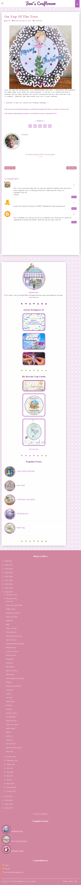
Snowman (9, 740)
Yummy (8, 693)
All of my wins (33, 449)
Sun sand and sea (19, 841)
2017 (7, 796)
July (8, 768)
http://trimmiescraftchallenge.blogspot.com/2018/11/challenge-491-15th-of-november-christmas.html (36, 109)
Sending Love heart (13, 613)
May (8, 776)
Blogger (44, 814)
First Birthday (10, 717)
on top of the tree (12, 651)
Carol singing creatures (14, 636)
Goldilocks (9, 620)
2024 (7, 569)
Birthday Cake (17, 851)
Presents (9, 705)
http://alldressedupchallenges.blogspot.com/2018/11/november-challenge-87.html (30, 113)
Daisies (8, 732)
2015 (7, 804)
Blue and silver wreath (14, 747)
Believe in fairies (11, 670)
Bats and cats (10, 743)
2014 (7, 808)
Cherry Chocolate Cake (14, 605)
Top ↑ (76, 881)
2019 (7, 588)
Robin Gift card (11, 720)
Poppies (9, 682)
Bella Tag (21, 528)
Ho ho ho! (9, 601)
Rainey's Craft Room (20, 184)
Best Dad (21, 485)
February (10, 787)
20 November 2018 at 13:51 (23, 186)
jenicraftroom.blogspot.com (14, 872)
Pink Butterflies (11, 632)
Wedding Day (22, 514)
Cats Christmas (11, 640)
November (10, 598)
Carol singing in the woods (15, 678)
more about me (34, 297)
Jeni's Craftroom (40, 3)
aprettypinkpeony (20, 213)
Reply (74, 197)
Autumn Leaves (11, 713)
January (10, 791)
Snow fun (9, 736)
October (10, 756)
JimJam (33, 881)
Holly (7, 624)
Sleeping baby (11, 647)
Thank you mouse (12, 724)
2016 (7, 800)
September (11, 760)
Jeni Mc (8, 20)
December (10, 594)
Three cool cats (11, 628)
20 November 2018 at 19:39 (23, 204)
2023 (7, 572)
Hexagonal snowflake (13, 686)
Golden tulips (10, 609)
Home (65, 881)
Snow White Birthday (26, 471)
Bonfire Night (10, 728)
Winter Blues (10, 701)
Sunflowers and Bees (26, 499)
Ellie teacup (10, 674)
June (8, 772)
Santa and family (12, 617)
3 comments (38, 20)
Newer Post (10, 168)
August (9, 764)
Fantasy (9, 709)
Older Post (71, 168)
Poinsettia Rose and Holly (15, 643)
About (71, 881)
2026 (7, 561)
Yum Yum (9, 697)
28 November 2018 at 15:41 (23, 215)
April (8, 779)
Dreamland (10, 659)
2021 (7, 580)
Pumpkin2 (9, 690)
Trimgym (17, 202)
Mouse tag (9, 751)
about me (34, 292)
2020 (7, 584)
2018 (7, 592)
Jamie (6, 865)
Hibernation (10, 667)
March (9, 783)
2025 (7, 565)
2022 (7, 576)
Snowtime (9, 663)
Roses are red (11, 655)
